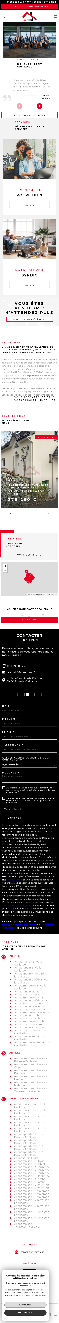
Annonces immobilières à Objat (30, 1066)
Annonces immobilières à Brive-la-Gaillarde (30, 1060)
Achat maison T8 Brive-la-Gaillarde (31, 1130)
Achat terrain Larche (27, 1015)
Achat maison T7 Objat (29, 1161)
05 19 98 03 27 (16, 665)
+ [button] (5, 566)
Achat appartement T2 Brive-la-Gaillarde (29, 1136)
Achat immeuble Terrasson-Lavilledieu (32, 1044)
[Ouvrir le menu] (56, 16)
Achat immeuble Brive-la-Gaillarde (31, 987)
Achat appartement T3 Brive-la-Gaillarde (29, 1142)
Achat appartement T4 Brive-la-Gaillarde (29, 1148)
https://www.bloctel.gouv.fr (17, 905)
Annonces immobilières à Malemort (30, 1084)
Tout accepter (25, 1312)
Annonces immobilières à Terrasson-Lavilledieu (30, 1090)
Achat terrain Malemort (29, 1027)
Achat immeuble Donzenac (32, 1012)
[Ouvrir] (3, 16)
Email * (8, 732)
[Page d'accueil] (29, 16)
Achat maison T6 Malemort (31, 1190)
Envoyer (15, 818)
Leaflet (29, 594)
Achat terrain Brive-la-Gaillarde (28, 969)
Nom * (7, 706)
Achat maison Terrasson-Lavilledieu (30, 1032)
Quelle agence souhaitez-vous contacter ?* (26, 759)
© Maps (38, 594)
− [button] (5, 570)
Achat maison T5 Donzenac (32, 1172)
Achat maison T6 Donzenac (32, 1175)
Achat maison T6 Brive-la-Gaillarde (31, 1118)
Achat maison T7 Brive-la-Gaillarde (31, 1124)
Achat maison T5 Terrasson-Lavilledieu (32, 1207)
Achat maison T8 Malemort (31, 1196)
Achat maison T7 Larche (30, 1181)
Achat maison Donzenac (30, 1009)
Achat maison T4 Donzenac (32, 1170)
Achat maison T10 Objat (29, 1164)
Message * (11, 773)
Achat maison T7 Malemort (31, 1193)
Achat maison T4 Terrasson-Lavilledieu (32, 1201)
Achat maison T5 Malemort (31, 1187)
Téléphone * (13, 745)
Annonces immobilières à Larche (30, 1078)
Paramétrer (25, 1304)
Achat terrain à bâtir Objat (31, 1000)
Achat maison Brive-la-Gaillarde (29, 963)
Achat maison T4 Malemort (31, 1184)
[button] (39, 106)
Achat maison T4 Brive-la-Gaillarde (31, 1106)
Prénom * (10, 719)
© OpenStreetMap (50, 594)
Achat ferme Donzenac (29, 1003)
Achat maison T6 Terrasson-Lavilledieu (32, 1213)
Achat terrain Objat (26, 991)
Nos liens (53, 1316)
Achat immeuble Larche (29, 1021)
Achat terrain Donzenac (29, 1006)
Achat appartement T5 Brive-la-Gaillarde (29, 1154)
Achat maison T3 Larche (29, 1178)
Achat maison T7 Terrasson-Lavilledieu (32, 1219)
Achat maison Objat (27, 994)
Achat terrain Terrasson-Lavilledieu (29, 1038)
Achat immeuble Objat (29, 997)
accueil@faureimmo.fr (21, 672)
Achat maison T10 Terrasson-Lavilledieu (28, 1225)
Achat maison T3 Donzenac (32, 1167)
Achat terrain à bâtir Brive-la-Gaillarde (31, 981)
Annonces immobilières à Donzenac (30, 1072)
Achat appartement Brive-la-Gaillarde (31, 975)
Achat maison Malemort (29, 1024)
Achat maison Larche (28, 1018)
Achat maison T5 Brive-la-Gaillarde (31, 1112)
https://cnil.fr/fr (14, 879)
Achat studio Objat (26, 1158)
